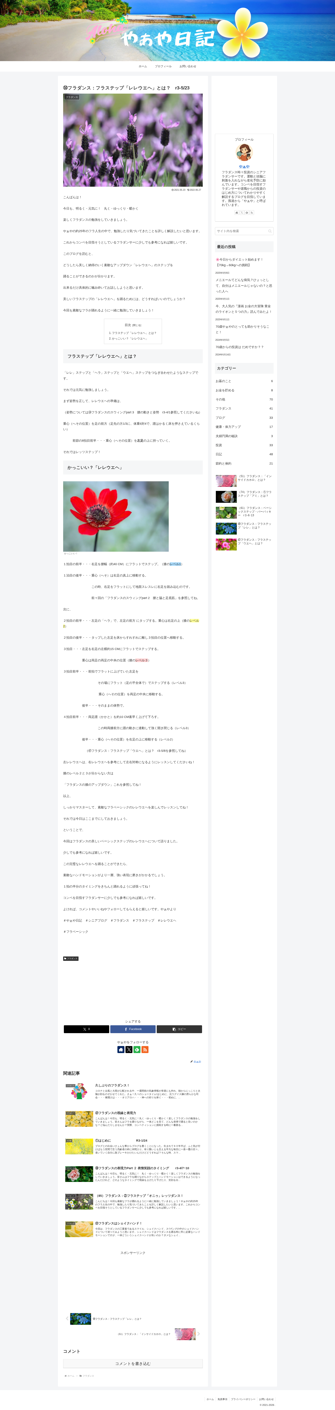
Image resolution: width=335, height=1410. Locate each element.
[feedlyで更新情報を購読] (136, 1049)
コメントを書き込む (133, 1363)
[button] (179, 1029)
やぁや (244, 166)
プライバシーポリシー (243, 1399)
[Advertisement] (133, 988)
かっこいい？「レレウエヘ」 (130, 338)
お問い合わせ (266, 1399)
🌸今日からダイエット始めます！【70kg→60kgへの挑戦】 (239, 262)
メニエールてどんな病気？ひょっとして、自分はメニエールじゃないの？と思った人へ (244, 285)
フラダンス (72, 958)
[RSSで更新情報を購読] (145, 1049)
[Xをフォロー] (128, 1049)
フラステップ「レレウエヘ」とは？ (134, 332)
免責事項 (222, 1399)
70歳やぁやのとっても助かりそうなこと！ (242, 329)
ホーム (210, 1399)
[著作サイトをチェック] (120, 1049)
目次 (128, 325)
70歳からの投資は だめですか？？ (240, 347)
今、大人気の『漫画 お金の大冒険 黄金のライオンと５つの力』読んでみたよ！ (244, 308)
